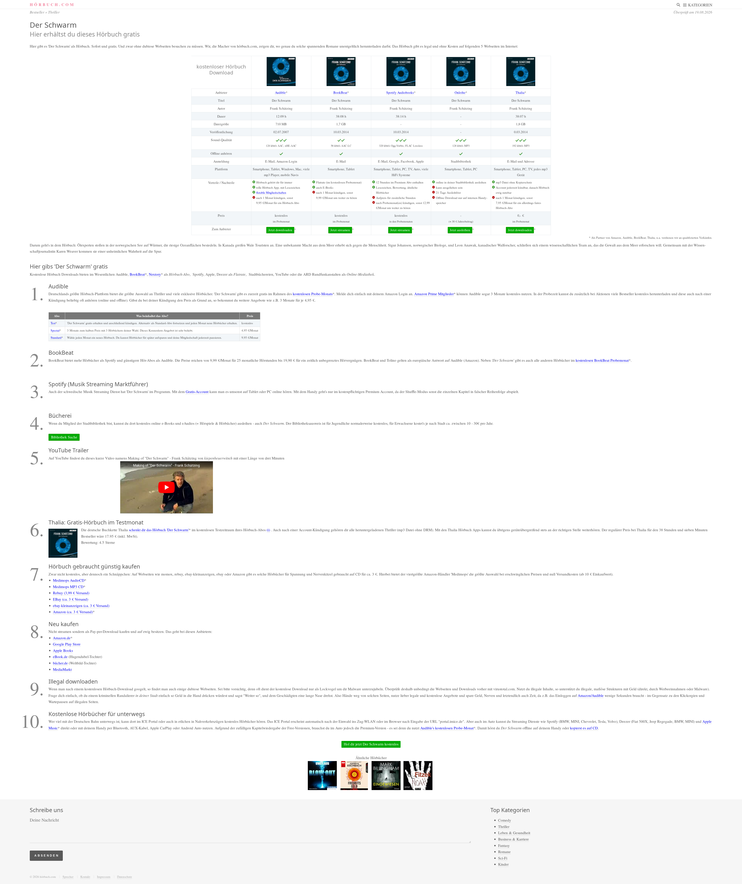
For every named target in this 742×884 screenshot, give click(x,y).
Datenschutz (124, 877)
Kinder (503, 864)
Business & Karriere (513, 839)
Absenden (46, 855)
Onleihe (460, 92)
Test (53, 323)
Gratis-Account (197, 391)
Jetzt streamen (340, 230)
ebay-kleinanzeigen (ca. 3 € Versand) (81, 605)
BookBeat (340, 92)
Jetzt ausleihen (460, 230)
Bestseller (37, 11)
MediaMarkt (62, 669)
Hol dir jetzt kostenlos (371, 744)
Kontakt (85, 877)
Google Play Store (67, 644)
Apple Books (63, 650)
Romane (504, 851)
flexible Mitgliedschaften (271, 192)
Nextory (155, 274)
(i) (268, 529)
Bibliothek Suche (64, 437)
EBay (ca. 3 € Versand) (70, 599)
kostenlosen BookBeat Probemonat (602, 360)
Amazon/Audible (591, 695)
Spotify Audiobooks (400, 92)
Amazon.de (62, 637)
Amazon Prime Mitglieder (434, 293)
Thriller (54, 11)
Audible (280, 92)
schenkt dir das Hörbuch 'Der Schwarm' (159, 529)
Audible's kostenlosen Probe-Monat (447, 727)
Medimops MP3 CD (68, 586)
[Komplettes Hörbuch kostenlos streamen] (281, 71)
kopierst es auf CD (584, 727)
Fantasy (504, 845)
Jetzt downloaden (280, 230)
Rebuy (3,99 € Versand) (71, 592)
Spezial (55, 330)
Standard (56, 337)
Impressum (103, 877)
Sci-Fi (502, 858)
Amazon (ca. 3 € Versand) (73, 611)
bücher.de (60, 663)
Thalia (520, 92)
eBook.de (60, 656)
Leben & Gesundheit (514, 832)
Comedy (504, 820)
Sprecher (68, 877)
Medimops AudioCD (68, 580)
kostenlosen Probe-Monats (313, 293)
